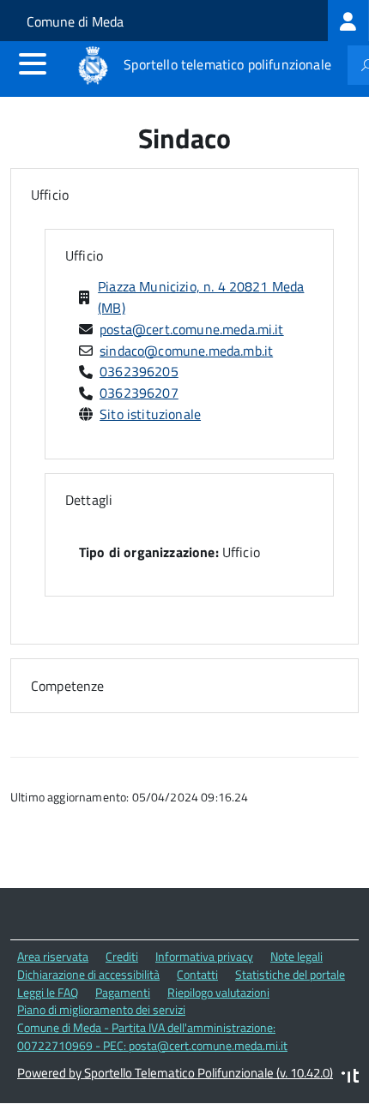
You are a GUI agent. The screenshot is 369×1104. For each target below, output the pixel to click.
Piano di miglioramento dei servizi (101, 1009)
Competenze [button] (68, 685)
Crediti (122, 956)
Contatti (197, 974)
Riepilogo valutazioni (218, 992)
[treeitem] (348, 20)
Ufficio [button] (50, 194)
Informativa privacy (204, 956)
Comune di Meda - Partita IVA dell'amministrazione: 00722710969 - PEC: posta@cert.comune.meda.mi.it (152, 1036)
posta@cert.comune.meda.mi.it (191, 329)
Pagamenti (122, 992)
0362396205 (139, 371)
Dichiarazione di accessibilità (88, 974)
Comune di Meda (75, 21)
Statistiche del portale (290, 974)
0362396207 (139, 392)
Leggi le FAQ (47, 992)
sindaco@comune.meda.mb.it (186, 350)
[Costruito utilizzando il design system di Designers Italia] (350, 1078)
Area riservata (52, 956)
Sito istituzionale (150, 414)
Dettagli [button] (88, 499)
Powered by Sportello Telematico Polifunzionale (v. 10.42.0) (175, 1073)
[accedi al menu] (32, 63)
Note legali (296, 956)
